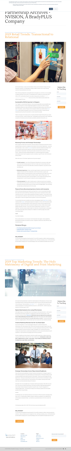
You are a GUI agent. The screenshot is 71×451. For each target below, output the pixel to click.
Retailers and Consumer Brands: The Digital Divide (27, 231)
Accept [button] (51, 8)
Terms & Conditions (28, 448)
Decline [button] (56, 8)
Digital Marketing (17, 32)
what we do (38, 435)
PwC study (30, 147)
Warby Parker (45, 200)
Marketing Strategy (23, 32)
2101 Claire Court (24, 435)
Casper (23, 201)
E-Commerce (33, 32)
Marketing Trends (12, 32)
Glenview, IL (23, 436)
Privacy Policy (21, 448)
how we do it (38, 436)
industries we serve (40, 438)
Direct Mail (22, 259)
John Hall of (33, 304)
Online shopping (28, 32)
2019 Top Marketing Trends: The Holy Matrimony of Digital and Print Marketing (33, 263)
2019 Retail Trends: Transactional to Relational (29, 36)
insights (37, 439)
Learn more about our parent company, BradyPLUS (53, 448)
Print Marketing (18, 259)
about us (37, 441)
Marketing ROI (8, 32)
